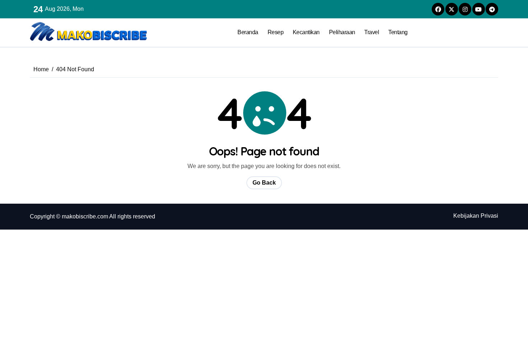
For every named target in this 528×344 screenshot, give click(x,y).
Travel (371, 32)
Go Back (264, 183)
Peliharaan (342, 32)
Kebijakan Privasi (475, 216)
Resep (276, 32)
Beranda (247, 32)
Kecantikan (306, 32)
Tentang (398, 32)
